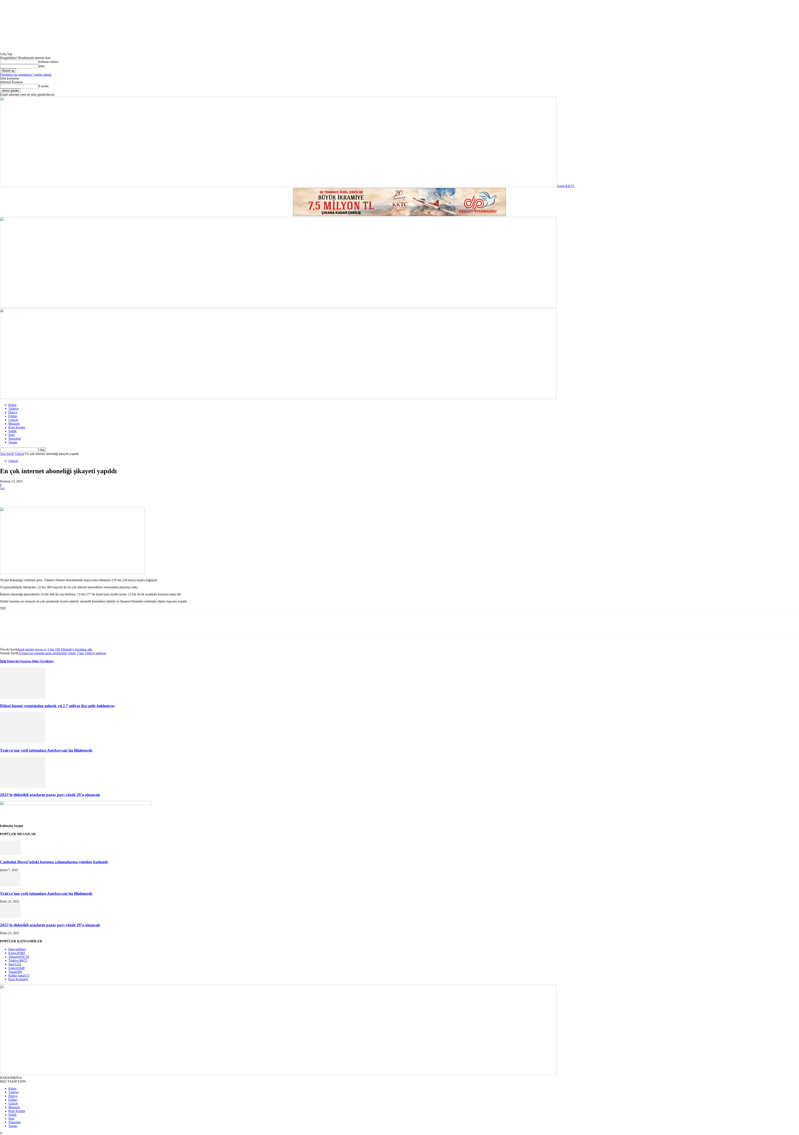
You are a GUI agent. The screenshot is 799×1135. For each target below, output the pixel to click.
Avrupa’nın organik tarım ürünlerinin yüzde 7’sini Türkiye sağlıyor (62, 653)
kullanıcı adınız (48, 61)
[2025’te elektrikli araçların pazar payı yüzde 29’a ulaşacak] (22, 786)
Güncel (13, 420)
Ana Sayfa (7, 454)
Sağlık (12, 431)
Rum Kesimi (16, 427)
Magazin (14, 423)
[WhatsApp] (52, 495)
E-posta (43, 86)
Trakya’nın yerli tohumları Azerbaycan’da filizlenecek (46, 750)
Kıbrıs (12, 405)
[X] (22, 495)
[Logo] (278, 306)
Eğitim (12, 416)
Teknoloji (14, 438)
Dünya (12, 412)
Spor (11, 435)
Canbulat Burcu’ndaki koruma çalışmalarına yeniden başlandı (54, 862)
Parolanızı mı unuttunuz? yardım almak (25, 74)
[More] (67, 495)
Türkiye (13, 408)
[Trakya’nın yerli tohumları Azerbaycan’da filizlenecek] (22, 742)
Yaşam (12, 442)
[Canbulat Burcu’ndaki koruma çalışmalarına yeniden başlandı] (10, 854)
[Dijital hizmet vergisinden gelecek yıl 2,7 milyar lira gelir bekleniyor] (22, 697)
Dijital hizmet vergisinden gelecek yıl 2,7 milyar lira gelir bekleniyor (57, 706)
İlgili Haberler (10, 661)
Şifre (41, 66)
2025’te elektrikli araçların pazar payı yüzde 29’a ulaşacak (50, 794)
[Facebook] (7, 495)
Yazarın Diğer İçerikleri (36, 661)
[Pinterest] (37, 495)
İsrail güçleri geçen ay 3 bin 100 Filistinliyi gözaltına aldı (55, 649)
